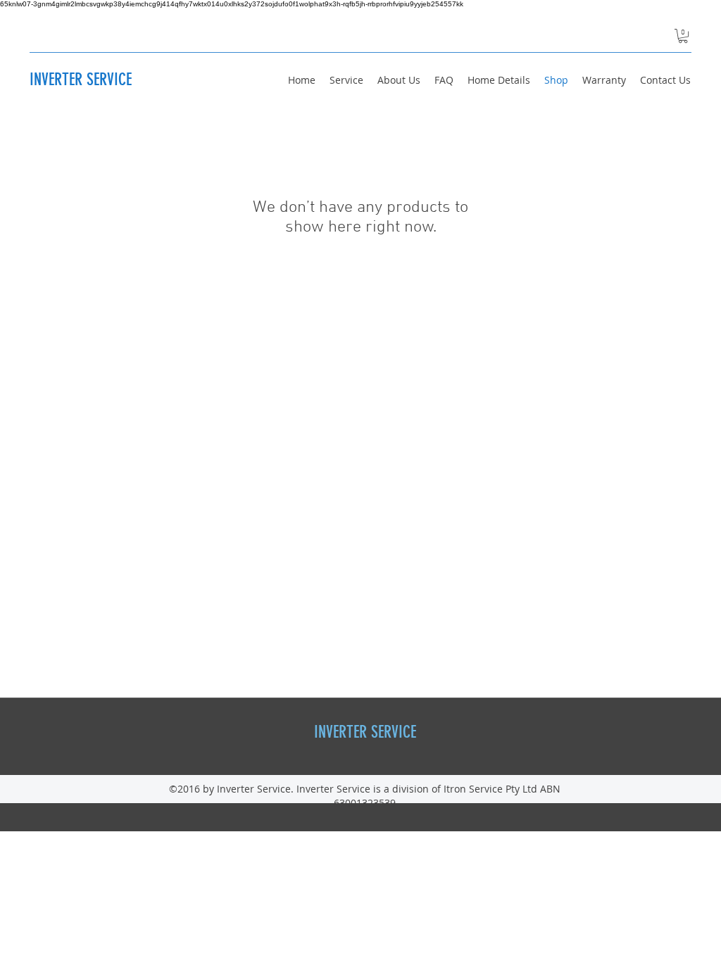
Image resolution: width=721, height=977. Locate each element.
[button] (683, 36)
